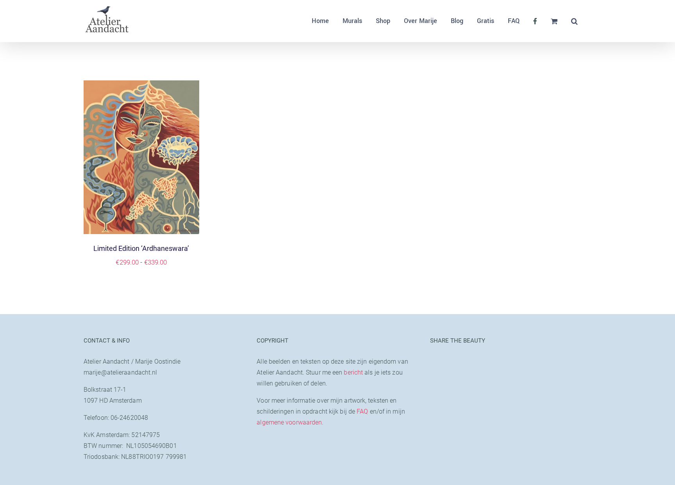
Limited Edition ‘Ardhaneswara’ (141, 248)
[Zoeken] (574, 21)
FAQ (362, 411)
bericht (353, 372)
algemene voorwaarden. (290, 422)
